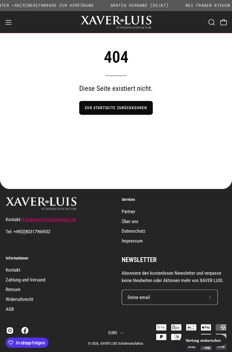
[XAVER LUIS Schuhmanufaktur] (116, 22)
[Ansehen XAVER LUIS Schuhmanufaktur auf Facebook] (24, 330)
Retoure (13, 289)
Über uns (130, 221)
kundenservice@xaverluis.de (49, 219)
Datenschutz (133, 231)
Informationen (17, 258)
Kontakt (13, 270)
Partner (128, 211)
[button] (211, 22)
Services (128, 199)
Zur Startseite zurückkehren (116, 107)
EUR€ (112, 332)
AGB (10, 309)
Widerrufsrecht (19, 299)
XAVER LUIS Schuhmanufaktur (121, 343)
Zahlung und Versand (25, 280)
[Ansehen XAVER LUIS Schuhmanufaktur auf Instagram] (9, 330)
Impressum (132, 240)
